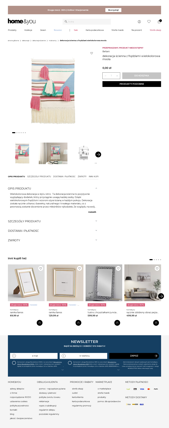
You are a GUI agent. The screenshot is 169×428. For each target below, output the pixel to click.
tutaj (151, 368)
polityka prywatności (19, 405)
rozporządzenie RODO (20, 397)
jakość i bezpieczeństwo (21, 418)
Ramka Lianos (16, 312)
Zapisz (134, 356)
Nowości (58, 30)
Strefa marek (118, 30)
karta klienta (77, 397)
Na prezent (137, 30)
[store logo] (21, 21)
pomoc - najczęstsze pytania (52, 389)
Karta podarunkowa (95, 30)
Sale (76, 30)
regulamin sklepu (47, 410)
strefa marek (103, 393)
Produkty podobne (132, 84)
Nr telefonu (84, 356)
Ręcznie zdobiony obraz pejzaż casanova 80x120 (142, 312)
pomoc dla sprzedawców (109, 401)
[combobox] (87, 22)
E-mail (35, 356)
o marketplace (104, 389)
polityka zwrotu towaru (49, 397)
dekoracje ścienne (39, 40)
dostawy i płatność (47, 393)
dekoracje (25, 40)
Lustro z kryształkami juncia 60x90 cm (102, 312)
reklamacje (44, 401)
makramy (53, 40)
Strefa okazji (155, 30)
